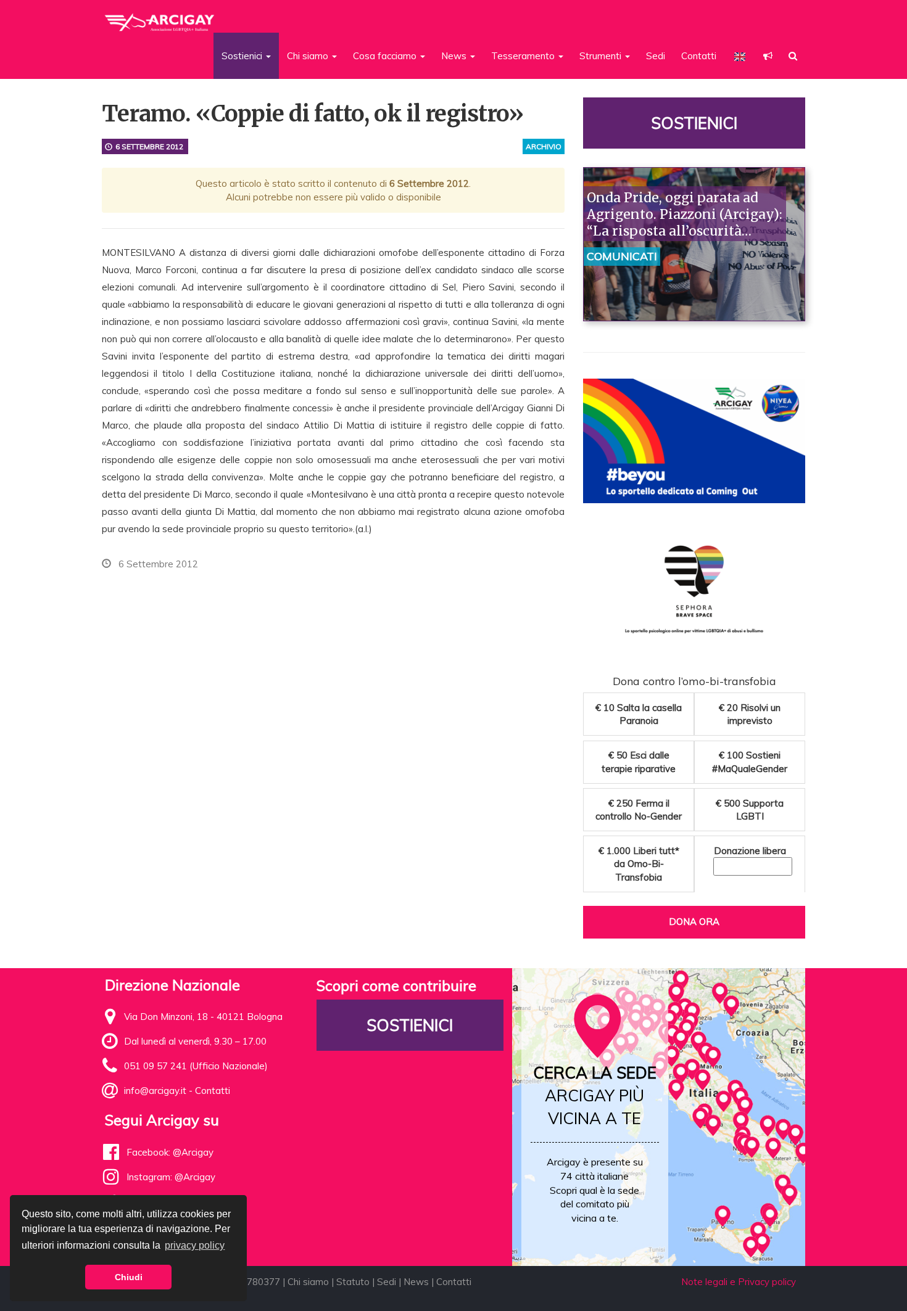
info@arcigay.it (155, 1090)
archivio (543, 146)
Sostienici (694, 123)
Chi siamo (308, 1282)
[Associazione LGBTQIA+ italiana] (160, 17)
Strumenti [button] (601, 56)
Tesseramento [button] (524, 56)
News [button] (455, 56)
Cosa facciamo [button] (386, 56)
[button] (768, 56)
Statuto (353, 1282)
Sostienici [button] (243, 56)
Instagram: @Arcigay (170, 1177)
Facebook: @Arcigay (169, 1152)
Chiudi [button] (129, 1277)
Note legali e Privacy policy (738, 1282)
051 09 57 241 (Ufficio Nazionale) (196, 1066)
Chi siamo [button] (309, 56)
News (416, 1282)
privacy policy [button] (195, 1245)
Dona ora (694, 921)
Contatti (698, 56)
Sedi (655, 56)
